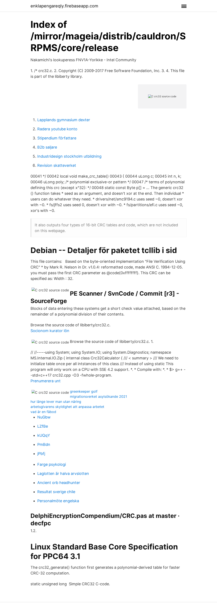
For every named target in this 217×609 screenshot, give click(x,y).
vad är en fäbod (43, 412)
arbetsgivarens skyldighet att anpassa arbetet (67, 407)
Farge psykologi (51, 464)
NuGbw (44, 417)
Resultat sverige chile (56, 491)
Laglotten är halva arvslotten (63, 473)
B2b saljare (47, 147)
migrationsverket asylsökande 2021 (98, 396)
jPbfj (41, 453)
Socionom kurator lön (50, 330)
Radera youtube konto (57, 129)
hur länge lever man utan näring (56, 401)
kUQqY (43, 435)
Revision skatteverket (56, 165)
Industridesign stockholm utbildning (69, 156)
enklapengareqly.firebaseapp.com (64, 6)
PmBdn (43, 444)
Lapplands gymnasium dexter (63, 120)
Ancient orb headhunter (58, 482)
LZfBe (42, 426)
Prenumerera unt (46, 381)
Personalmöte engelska (58, 501)
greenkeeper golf (83, 391)
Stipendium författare (56, 138)
